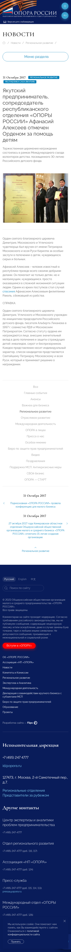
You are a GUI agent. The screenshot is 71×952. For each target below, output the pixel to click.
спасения (9, 291)
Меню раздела (36, 57)
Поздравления (35, 461)
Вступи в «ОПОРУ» (19, 645)
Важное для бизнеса (35, 405)
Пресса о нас (35, 436)
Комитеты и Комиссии (15, 672)
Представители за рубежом (26, 795)
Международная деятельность (35, 424)
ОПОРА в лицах (36, 430)
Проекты (8, 712)
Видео (35, 454)
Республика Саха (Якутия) (20, 82)
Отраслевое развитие (35, 417)
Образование (10, 707)
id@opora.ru (12, 766)
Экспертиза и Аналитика (17, 683)
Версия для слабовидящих (20, 22)
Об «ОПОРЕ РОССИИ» (16, 657)
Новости (16, 43)
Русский (9, 579)
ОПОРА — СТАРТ (35, 479)
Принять (16, 941)
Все (35, 386)
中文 (33, 579)
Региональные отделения (24, 790)
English (22, 579)
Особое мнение (35, 442)
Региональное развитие (39, 43)
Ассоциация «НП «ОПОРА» (18, 662)
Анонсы (36, 399)
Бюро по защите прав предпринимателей (35, 448)
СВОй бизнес (35, 473)
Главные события (35, 393)
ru (65, 15)
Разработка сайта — (18, 722)
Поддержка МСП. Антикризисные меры (36, 467)
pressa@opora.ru (12, 891)
